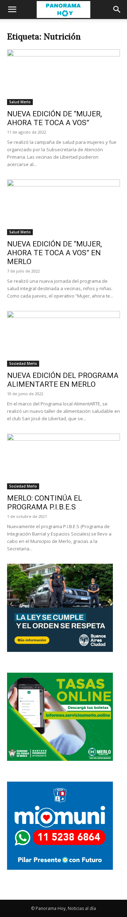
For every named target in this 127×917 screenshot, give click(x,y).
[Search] (117, 9)
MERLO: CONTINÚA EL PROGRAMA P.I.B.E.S (44, 502)
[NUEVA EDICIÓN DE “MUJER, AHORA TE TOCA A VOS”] (63, 77)
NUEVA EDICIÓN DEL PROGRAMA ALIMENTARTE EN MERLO (63, 380)
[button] (12, 9)
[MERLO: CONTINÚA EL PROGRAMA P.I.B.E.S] (63, 461)
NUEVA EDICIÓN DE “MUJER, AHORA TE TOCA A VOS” (54, 118)
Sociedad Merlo (23, 363)
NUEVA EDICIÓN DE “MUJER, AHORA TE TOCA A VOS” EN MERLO (54, 253)
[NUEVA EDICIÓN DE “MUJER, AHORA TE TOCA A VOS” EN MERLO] (63, 207)
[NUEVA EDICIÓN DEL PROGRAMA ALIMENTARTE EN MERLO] (63, 339)
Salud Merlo (20, 101)
